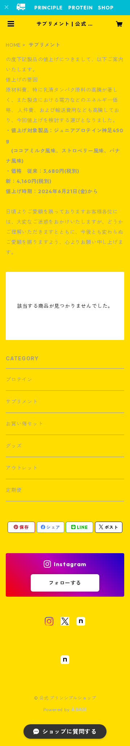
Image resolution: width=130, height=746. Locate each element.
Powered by (57, 709)
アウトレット (22, 468)
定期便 (14, 490)
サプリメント (22, 401)
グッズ (14, 446)
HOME (13, 45)
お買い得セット (24, 423)
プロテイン (19, 379)
